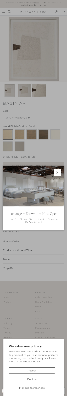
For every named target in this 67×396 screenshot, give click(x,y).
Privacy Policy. (32, 361)
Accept (31, 370)
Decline (32, 379)
